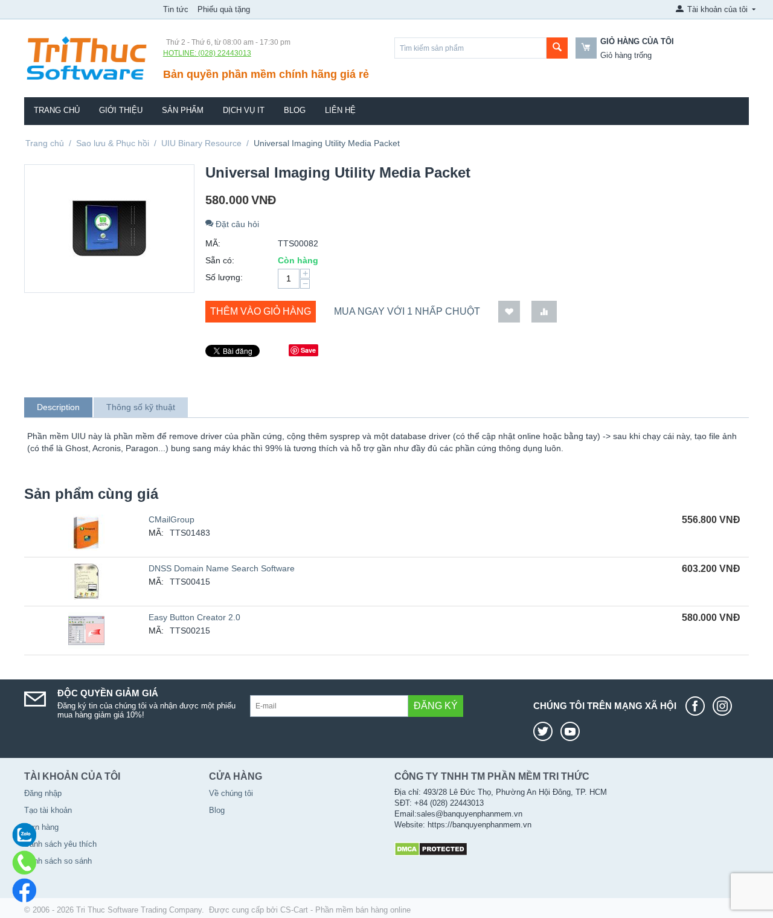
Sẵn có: (219, 260)
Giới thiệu (121, 110)
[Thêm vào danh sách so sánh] (544, 312)
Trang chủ (57, 110)
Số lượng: (224, 277)
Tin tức (175, 9)
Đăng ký (436, 706)
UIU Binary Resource (201, 143)
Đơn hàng (41, 827)
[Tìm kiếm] (557, 48)
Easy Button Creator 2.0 (194, 617)
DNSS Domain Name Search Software (222, 568)
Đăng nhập (43, 793)
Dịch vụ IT (244, 110)
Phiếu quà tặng (223, 9)
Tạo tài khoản (48, 810)
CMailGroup (171, 519)
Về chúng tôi (231, 793)
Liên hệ (340, 110)
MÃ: (212, 243)
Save (308, 350)
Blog (295, 110)
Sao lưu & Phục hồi (112, 143)
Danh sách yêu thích (60, 844)
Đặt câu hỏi (236, 224)
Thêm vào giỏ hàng (260, 311)
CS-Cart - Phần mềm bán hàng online (345, 909)
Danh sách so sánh (58, 860)
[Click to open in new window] (698, 706)
